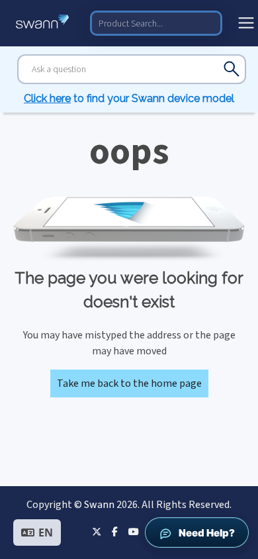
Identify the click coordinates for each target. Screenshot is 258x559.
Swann (99, 504)
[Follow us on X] (96, 531)
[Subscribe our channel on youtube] (133, 531)
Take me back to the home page (129, 383)
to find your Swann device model (129, 98)
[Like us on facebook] (115, 531)
